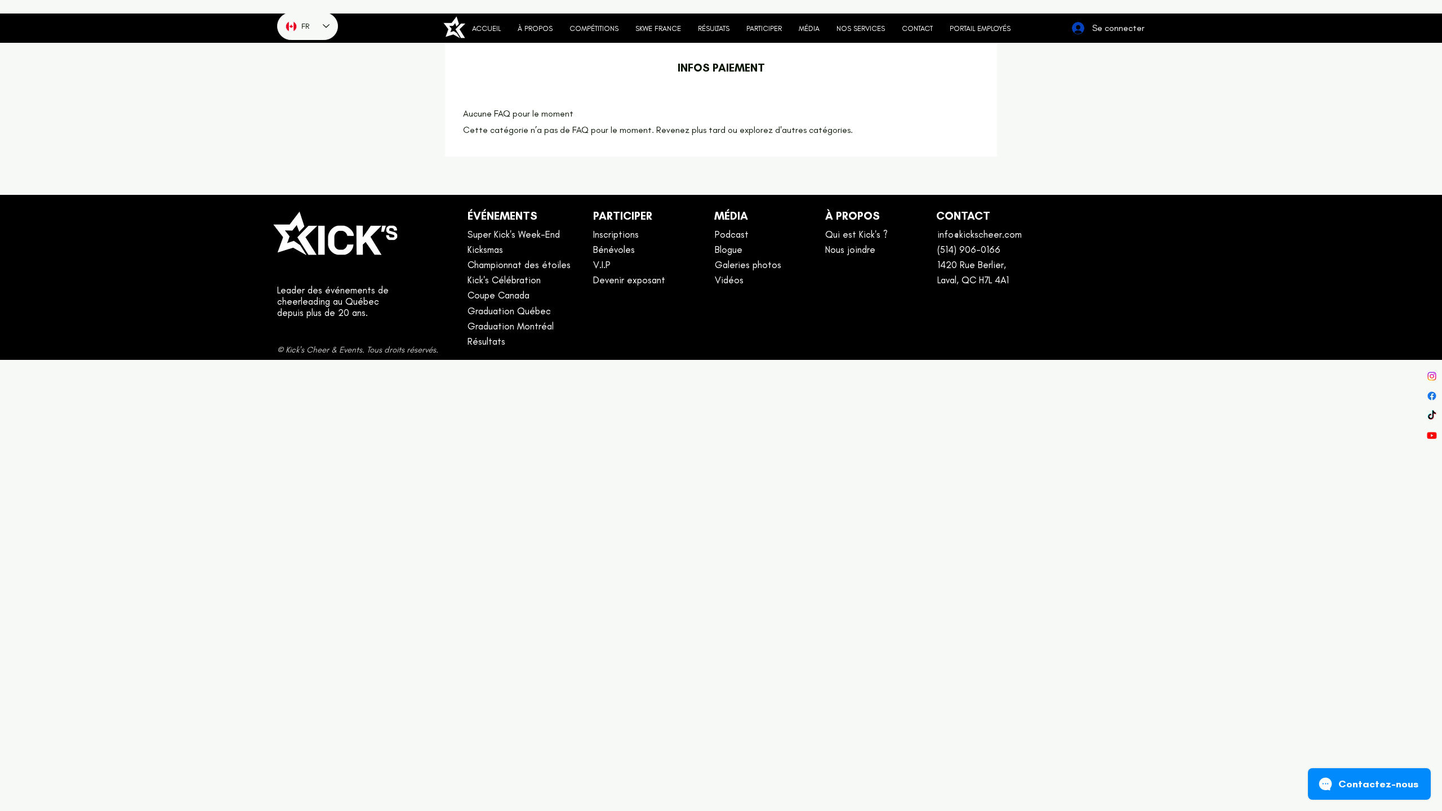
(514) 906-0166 (968, 249)
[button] (764, 28)
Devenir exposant (629, 280)
